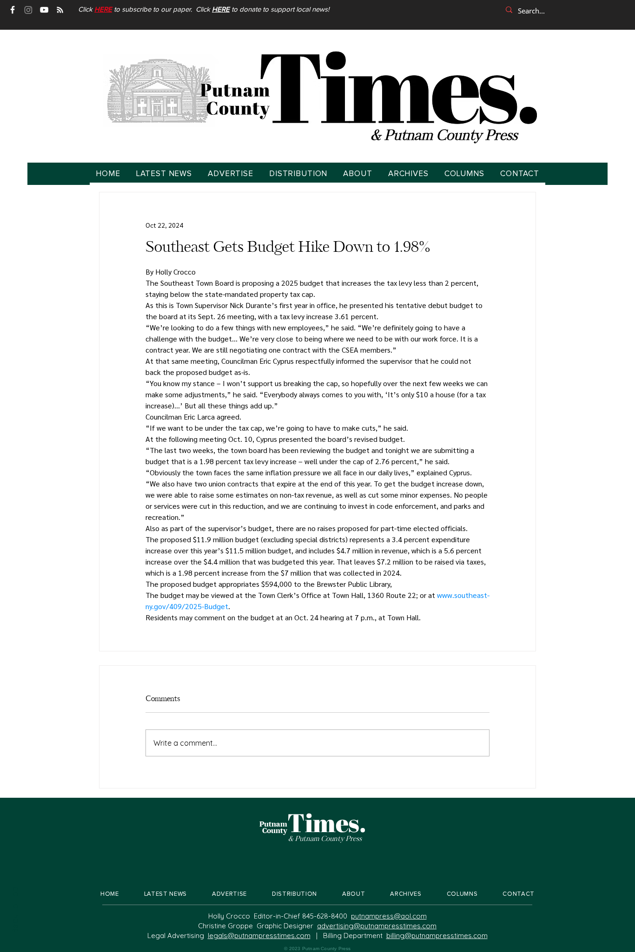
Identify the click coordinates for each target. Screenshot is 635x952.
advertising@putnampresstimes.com (377, 925)
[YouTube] (44, 10)
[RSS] (60, 10)
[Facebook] (12, 10)
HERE (221, 9)
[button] (103, 9)
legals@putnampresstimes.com (259, 935)
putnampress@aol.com (389, 916)
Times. (326, 822)
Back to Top (14, 910)
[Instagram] (28, 10)
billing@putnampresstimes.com (437, 935)
